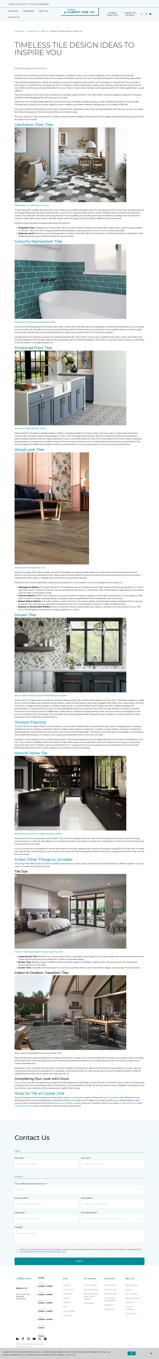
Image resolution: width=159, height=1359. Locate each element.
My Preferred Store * (89, 1212)
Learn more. (70, 1355)
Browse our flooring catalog (67, 1103)
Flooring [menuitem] (66, 1285)
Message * (19, 1227)
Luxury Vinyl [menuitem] (68, 1290)
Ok (131, 1353)
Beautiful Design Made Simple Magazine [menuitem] (91, 1296)
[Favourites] (146, 14)
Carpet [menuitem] (66, 1298)
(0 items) (150, 14)
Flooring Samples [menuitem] (91, 1290)
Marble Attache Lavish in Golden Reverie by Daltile (38, 834)
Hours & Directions (112, 14)
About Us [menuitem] (129, 1290)
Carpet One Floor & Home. (33, 1344)
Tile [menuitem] (64, 1307)
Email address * (87, 1198)
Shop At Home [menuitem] (131, 1285)
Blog (43, 31)
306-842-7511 (43, 4)
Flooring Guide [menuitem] (110, 1294)
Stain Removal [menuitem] (110, 1285)
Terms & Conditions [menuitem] (129, 1308)
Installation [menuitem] (109, 1309)
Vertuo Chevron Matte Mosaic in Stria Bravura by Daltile (41, 695)
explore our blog (71, 1097)
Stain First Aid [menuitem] (110, 1290)
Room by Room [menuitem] (131, 1294)
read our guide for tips (113, 1097)
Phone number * (21, 1198)
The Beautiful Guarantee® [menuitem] (110, 1299)
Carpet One (19, 31)
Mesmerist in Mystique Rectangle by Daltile (35, 322)
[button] (141, 14)
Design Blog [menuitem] (89, 1303)
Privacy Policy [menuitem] (131, 1314)
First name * (19, 1158)
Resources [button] (28, 11)
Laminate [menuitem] (67, 1302)
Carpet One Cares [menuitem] (132, 1298)
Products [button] (13, 11)
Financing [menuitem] (67, 1315)
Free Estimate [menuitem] (69, 1311)
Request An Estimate (130, 14)
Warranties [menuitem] (109, 1305)
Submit (79, 1261)
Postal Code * (20, 1212)
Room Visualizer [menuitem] (90, 1285)
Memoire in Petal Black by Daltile (30, 428)
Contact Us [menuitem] (13, 17)
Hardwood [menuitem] (67, 1294)
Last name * (86, 1158)
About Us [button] (43, 11)
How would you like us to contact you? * (31, 1184)
